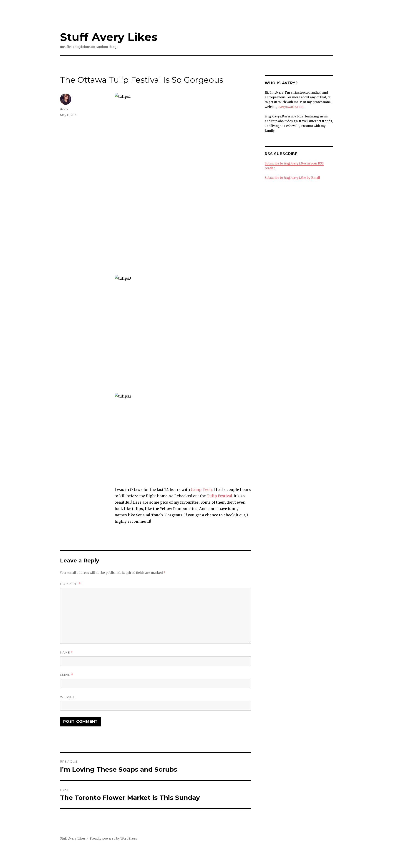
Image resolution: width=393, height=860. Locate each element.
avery (64, 108)
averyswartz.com (290, 107)
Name (66, 652)
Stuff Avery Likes (108, 37)
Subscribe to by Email (292, 178)
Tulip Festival (219, 496)
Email (66, 675)
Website (67, 697)
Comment (70, 584)
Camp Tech (201, 489)
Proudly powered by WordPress (113, 838)
